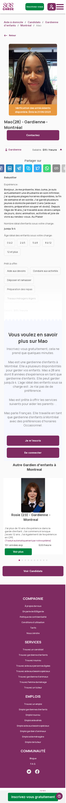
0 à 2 (10, 242)
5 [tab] (31, 560)
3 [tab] (25, 560)
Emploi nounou (33, 714)
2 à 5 (22, 242)
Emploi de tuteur (33, 742)
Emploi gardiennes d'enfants (33, 709)
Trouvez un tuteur (33, 687)
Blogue (33, 758)
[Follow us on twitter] (29, 771)
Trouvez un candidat (33, 649)
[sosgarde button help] (59, 796)
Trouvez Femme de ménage (33, 682)
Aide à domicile (13, 22)
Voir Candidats (33, 571)
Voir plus (18, 551)
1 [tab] (19, 560)
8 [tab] (40, 560)
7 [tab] (37, 560)
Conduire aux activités (45, 270)
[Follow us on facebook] (37, 771)
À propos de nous (33, 606)
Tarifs (33, 627)
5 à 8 (35, 242)
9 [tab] (43, 560)
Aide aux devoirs (16, 270)
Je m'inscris (33, 440)
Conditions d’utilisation (33, 622)
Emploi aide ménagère (33, 736)
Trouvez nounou (33, 660)
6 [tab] (34, 560)
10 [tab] (46, 560)
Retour (12, 35)
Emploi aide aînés (33, 720)
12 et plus (12, 251)
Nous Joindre (33, 633)
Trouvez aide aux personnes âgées (33, 665)
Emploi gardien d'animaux (33, 731)
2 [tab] (22, 560)
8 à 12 (48, 242)
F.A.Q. (33, 763)
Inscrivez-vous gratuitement (33, 797)
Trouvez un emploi (33, 704)
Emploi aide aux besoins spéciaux (33, 725)
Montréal (25, 25)
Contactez (33, 135)
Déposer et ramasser (19, 280)
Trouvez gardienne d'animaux (33, 676)
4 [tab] (28, 560)
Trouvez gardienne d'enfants (33, 655)
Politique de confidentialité (33, 616)
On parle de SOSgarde (33, 611)
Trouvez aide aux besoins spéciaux (33, 671)
